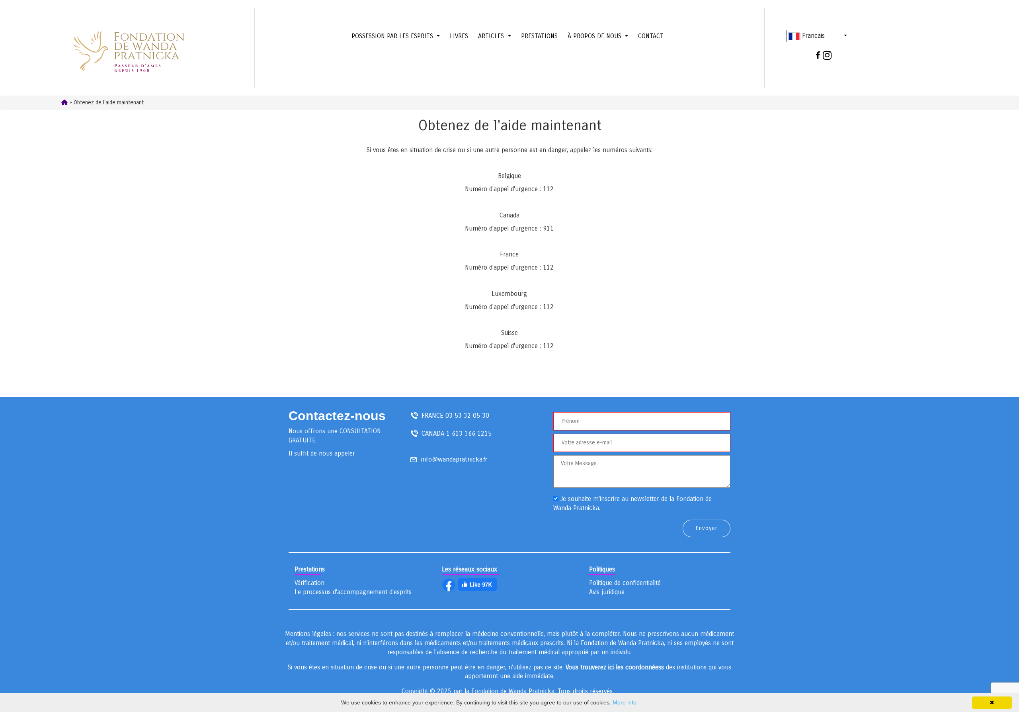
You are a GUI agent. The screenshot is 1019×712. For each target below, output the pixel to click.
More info (624, 702)
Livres (459, 36)
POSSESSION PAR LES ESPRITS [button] (393, 36)
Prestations (539, 36)
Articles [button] (492, 36)
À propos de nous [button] (595, 36)
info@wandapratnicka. (452, 460)
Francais (812, 35)
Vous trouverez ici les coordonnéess (615, 667)
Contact (651, 36)
